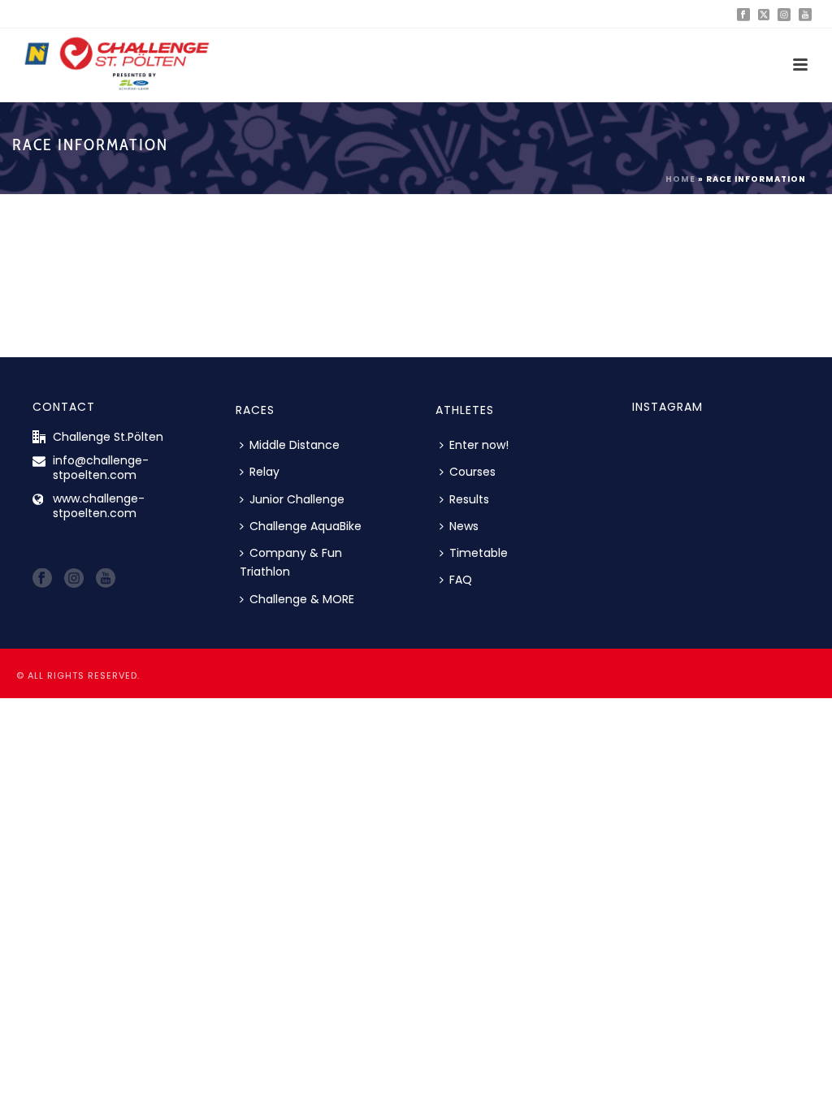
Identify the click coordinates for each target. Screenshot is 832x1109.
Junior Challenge (296, 499)
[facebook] (42, 578)
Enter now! (479, 445)
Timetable (478, 553)
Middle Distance (294, 445)
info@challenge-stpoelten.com (101, 467)
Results (469, 499)
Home (680, 179)
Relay (264, 472)
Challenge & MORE (301, 599)
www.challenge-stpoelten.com (99, 505)
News (464, 526)
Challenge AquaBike (305, 526)
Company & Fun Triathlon (291, 562)
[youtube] (105, 578)
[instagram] (74, 578)
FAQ (460, 580)
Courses (472, 472)
